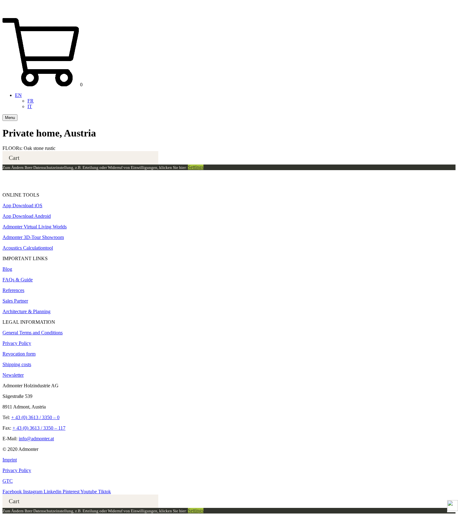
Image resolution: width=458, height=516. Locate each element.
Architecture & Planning (26, 311)
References (13, 290)
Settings (195, 167)
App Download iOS (22, 205)
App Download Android (26, 216)
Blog (7, 269)
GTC (7, 481)
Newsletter (13, 375)
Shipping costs (16, 364)
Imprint (9, 459)
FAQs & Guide (17, 279)
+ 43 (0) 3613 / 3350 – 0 (35, 417)
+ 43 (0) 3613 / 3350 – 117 (38, 428)
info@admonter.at (36, 438)
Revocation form (19, 353)
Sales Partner (15, 300)
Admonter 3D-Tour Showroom (33, 237)
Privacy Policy (16, 343)
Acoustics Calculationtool (27, 248)
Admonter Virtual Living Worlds (34, 226)
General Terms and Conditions (32, 332)
